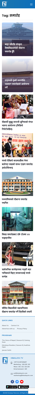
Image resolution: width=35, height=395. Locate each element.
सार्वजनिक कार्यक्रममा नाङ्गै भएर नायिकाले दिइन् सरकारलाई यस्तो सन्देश (16, 273)
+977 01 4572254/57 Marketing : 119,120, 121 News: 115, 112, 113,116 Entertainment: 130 (22, 365)
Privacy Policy (22, 329)
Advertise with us (8, 329)
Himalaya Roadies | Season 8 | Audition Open (16, 346)
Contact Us (15, 325)
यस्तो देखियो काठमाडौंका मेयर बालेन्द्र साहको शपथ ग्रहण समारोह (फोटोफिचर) (17, 164)
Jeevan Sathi (6, 350)
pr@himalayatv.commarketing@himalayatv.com (23, 374)
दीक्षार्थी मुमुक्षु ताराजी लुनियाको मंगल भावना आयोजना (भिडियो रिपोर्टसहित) (17, 125)
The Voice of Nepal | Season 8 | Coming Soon (16, 341)
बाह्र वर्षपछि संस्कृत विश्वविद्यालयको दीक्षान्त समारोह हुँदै (15, 48)
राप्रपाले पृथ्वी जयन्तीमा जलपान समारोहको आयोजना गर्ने (17, 84)
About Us (5, 325)
